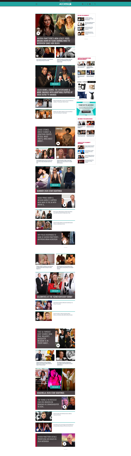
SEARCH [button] (95, 4)
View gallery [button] (55, 84)
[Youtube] (90, 4)
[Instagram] (87, 4)
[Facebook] (82, 4)
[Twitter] (85, 4)
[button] (36, 4)
